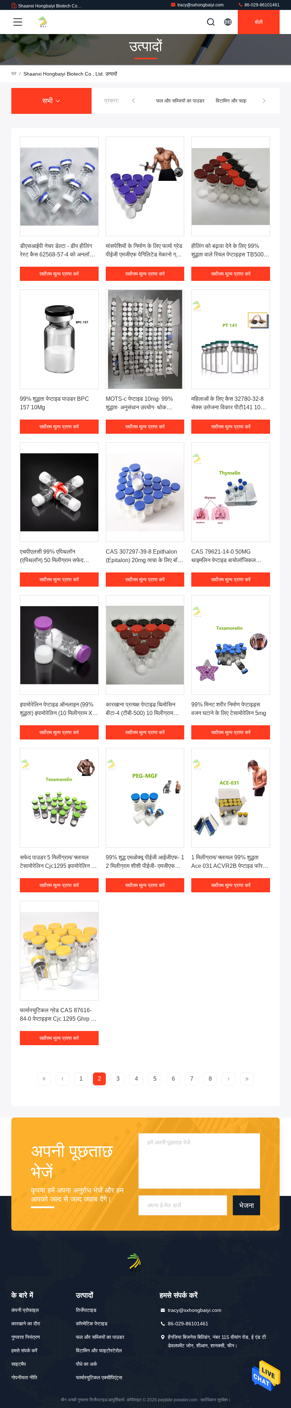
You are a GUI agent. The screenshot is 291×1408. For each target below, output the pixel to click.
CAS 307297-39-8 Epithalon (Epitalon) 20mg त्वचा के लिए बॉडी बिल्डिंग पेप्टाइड (144, 560)
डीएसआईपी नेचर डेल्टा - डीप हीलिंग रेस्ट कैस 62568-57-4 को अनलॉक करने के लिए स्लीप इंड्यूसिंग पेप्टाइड (57, 254)
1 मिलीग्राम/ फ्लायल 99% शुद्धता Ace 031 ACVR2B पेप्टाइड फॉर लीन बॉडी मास (227, 865)
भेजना (246, 1205)
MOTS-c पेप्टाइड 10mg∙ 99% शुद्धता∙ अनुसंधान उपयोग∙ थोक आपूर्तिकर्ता (139, 407)
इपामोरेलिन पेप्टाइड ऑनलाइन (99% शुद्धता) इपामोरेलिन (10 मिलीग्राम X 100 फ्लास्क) (56, 713)
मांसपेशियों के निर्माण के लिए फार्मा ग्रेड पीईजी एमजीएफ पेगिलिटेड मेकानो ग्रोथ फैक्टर (145, 254)
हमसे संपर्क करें (24, 1350)
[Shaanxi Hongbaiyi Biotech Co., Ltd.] (49, 22)
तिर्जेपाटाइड (86, 1310)
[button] (133, 100)
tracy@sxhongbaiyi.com (200, 4)
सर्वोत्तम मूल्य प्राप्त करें (59, 274)
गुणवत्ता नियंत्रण (25, 1337)
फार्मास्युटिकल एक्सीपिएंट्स (99, 1377)
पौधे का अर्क (86, 1364)
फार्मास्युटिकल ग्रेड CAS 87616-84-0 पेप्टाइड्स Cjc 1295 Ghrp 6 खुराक (57, 1018)
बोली (259, 22)
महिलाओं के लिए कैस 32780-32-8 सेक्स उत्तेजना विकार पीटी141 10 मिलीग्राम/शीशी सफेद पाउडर (227, 407)
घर (13, 73)
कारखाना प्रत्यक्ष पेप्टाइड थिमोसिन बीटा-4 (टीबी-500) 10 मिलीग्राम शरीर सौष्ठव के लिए (140, 713)
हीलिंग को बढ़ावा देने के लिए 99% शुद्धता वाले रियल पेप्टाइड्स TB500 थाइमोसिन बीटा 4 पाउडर (227, 254)
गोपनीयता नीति (24, 1377)
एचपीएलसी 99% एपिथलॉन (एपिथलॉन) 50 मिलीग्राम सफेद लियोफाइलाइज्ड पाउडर (51, 560)
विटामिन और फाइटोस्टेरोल (239, 101)
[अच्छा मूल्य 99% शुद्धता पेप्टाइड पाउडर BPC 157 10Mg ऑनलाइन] (59, 339)
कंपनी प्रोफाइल (25, 1310)
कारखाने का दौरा (25, 1323)
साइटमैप (18, 1364)
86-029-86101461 (261, 4)
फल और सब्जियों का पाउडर (180, 101)
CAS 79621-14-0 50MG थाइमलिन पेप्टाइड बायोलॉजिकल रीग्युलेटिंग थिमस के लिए (223, 560)
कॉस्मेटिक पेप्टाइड (92, 1323)
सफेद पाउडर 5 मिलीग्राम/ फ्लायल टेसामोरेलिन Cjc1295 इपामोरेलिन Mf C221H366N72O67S (58, 865)
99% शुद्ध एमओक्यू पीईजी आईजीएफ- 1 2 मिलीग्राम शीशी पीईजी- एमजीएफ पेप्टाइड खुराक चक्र (145, 865)
